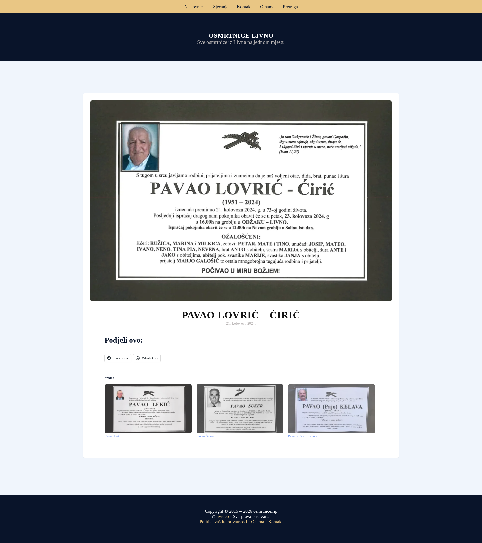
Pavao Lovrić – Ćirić (241, 315)
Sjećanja (220, 6)
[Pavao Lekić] (148, 409)
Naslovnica (194, 6)
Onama (257, 521)
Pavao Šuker (205, 436)
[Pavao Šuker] (239, 409)
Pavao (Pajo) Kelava (302, 436)
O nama (267, 6)
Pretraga (290, 6)
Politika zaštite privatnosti (223, 521)
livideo (223, 516)
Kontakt (244, 6)
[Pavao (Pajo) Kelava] (331, 409)
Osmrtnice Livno (241, 35)
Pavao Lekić (113, 436)
